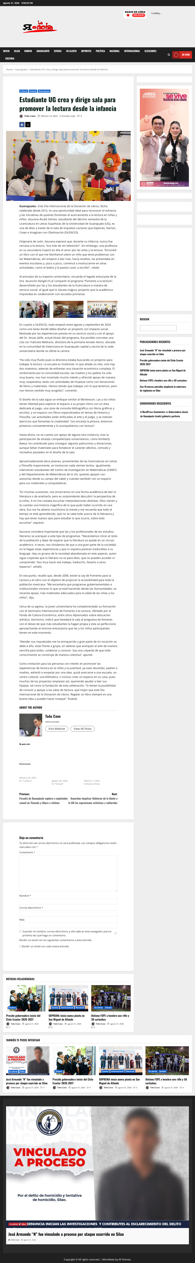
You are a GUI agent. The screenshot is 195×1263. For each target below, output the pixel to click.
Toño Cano (29, 116)
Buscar (144, 319)
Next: (92, 798)
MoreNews (108, 1259)
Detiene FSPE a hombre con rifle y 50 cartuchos (110, 1017)
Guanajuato (43, 51)
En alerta (71, 51)
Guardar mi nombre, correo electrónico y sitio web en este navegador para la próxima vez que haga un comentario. (67, 933)
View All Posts (83, 729)
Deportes (86, 51)
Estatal (58, 51)
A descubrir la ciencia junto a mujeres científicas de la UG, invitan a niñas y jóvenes (98, 773)
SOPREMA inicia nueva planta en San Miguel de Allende (67, 1017)
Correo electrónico (31, 907)
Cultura (9, 58)
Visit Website (56, 729)
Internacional (132, 51)
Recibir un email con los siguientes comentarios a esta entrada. (55, 940)
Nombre (25, 895)
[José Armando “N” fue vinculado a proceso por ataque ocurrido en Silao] (28, 1060)
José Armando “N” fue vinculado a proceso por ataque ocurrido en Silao (163, 352)
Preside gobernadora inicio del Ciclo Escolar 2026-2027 (23, 1017)
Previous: (43, 798)
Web (22, 919)
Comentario (27, 852)
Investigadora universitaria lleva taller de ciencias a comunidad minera (33, 771)
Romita (28, 51)
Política (100, 51)
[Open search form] (169, 55)
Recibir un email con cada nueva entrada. (45, 946)
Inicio (6, 51)
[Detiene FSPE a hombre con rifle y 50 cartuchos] (111, 998)
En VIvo (186, 54)
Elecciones (150, 51)
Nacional (115, 51)
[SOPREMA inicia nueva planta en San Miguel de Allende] (68, 998)
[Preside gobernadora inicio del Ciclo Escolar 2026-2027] (26, 998)
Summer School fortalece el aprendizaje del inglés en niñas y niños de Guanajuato (66, 773)
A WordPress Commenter (152, 412)
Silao (17, 51)
